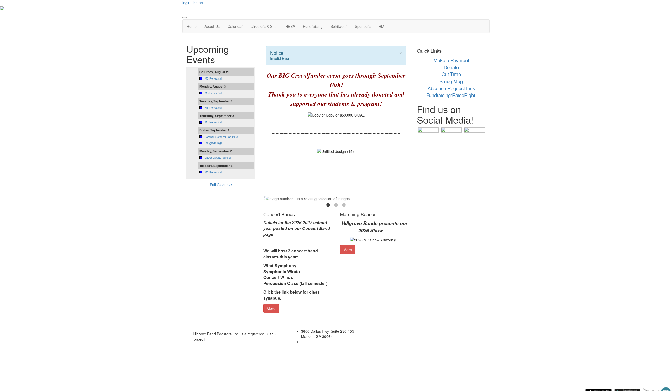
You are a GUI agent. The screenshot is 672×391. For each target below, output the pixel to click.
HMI (382, 26)
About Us (212, 26)
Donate (451, 67)
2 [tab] (336, 205)
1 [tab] (328, 205)
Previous (266, 198)
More (271, 308)
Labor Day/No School (218, 158)
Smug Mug (451, 81)
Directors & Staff (264, 26)
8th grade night (214, 143)
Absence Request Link (451, 88)
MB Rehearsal (213, 78)
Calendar (235, 26)
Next (406, 198)
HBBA (290, 26)
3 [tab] (343, 205)
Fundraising (313, 26)
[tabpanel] (336, 198)
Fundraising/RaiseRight (450, 95)
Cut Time (451, 74)
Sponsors (363, 26)
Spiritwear (338, 26)
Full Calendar (221, 184)
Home (192, 26)
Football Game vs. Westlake (222, 137)
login (186, 2)
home (198, 2)
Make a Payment (451, 60)
